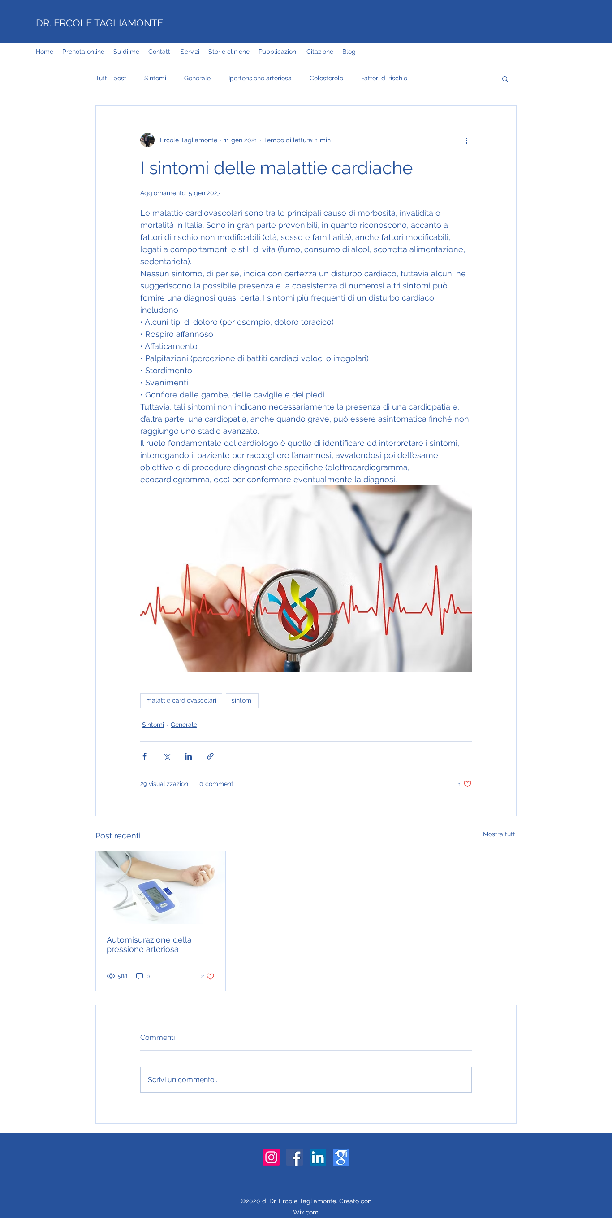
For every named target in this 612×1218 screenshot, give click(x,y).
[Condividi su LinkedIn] (188, 756)
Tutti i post (110, 78)
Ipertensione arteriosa (260, 78)
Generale (197, 78)
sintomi (242, 700)
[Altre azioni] (466, 140)
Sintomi (155, 78)
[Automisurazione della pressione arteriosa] (160, 887)
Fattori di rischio (384, 78)
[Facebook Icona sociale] (294, 1157)
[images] (341, 1157)
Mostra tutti (500, 834)
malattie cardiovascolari (181, 700)
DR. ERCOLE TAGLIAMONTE (99, 23)
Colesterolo (326, 78)
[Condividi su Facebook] (144, 756)
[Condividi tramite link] (210, 756)
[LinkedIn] (318, 1157)
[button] (505, 78)
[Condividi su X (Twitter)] (166, 756)
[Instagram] (271, 1157)
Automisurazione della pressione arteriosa (149, 944)
